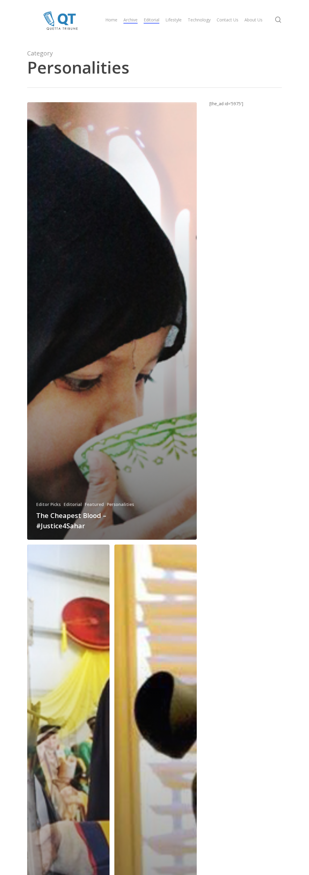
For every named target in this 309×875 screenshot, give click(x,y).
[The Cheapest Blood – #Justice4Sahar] (112, 321)
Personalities (120, 504)
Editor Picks (48, 504)
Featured (94, 504)
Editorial (73, 504)
